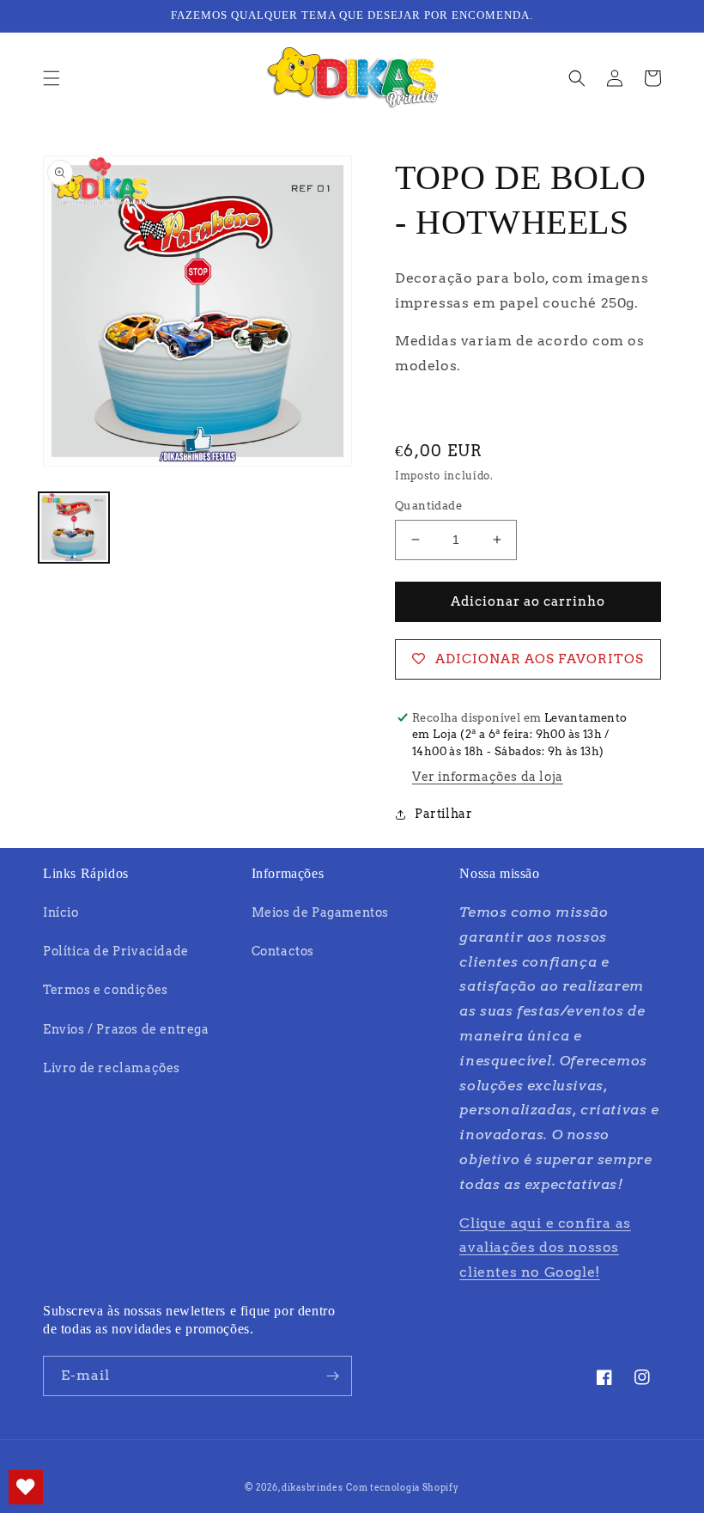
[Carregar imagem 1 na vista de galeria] (74, 527)
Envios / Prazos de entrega (126, 1029)
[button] (51, 78)
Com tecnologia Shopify (402, 1487)
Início (61, 912)
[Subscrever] (332, 1376)
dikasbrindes (312, 1487)
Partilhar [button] (443, 814)
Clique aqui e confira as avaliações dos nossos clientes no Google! (544, 1248)
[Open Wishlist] (26, 1487)
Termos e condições (105, 990)
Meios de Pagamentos (320, 912)
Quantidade (428, 505)
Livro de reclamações (111, 1068)
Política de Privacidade (116, 951)
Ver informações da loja (487, 777)
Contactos (283, 951)
